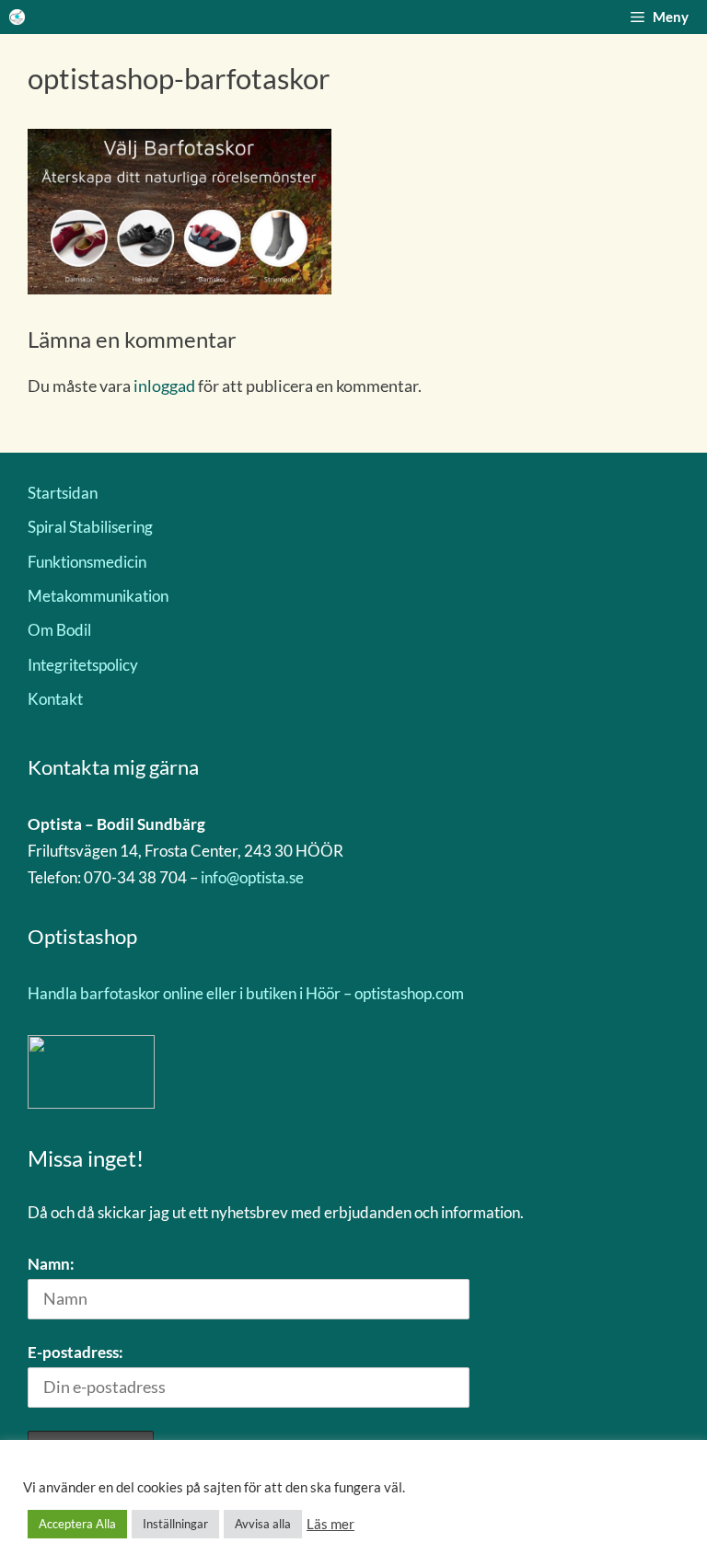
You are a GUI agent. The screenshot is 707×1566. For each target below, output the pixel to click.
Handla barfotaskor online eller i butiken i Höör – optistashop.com (246, 993)
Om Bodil (59, 629)
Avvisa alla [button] (263, 1523)
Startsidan (63, 492)
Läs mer (330, 1524)
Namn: (51, 1263)
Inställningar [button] (175, 1523)
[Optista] (17, 17)
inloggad (164, 385)
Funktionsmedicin (87, 561)
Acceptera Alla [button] (77, 1523)
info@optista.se (252, 877)
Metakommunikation (98, 595)
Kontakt (55, 698)
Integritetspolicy (83, 664)
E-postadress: (75, 1352)
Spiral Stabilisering (90, 526)
